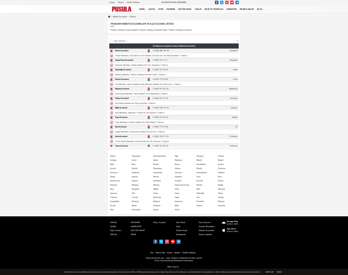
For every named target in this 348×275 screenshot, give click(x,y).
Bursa (177, 164)
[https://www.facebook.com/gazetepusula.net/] (216, 2)
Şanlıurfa (157, 197)
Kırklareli (157, 181)
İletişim (121, 2)
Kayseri (135, 181)
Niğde (155, 189)
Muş (112, 189)
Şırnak (113, 206)
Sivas (177, 193)
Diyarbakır (157, 168)
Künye (112, 2)
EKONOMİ (171, 9)
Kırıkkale (200, 201)
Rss (152, 253)
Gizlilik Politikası (133, 2)
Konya (220, 181)
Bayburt (156, 201)
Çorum (113, 168)
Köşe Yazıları (115, 230)
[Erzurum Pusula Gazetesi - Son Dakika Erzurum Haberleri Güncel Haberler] (121, 9)
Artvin (134, 160)
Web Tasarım (173, 267)
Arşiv (178, 226)
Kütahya (113, 185)
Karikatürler (181, 234)
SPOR (160, 9)
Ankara (221, 156)
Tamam (279, 272)
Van (198, 197)
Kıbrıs (177, 210)
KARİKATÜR (231, 9)
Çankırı (221, 164)
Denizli (134, 168)
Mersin (156, 177)
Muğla (220, 185)
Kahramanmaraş (182, 185)
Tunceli (135, 197)
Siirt (133, 193)
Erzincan (221, 168)
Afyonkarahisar (159, 156)
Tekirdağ (200, 193)
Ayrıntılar (269, 272)
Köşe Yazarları (159, 222)
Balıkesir (178, 160)
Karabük (221, 206)
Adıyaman (136, 156)
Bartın (134, 206)
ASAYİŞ (151, 9)
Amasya (199, 156)
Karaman (179, 201)
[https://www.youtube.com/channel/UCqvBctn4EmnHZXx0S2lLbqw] (232, 2)
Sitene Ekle (160, 253)
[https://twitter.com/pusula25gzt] (222, 2)
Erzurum (113, 173)
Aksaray (135, 201)
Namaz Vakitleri (205, 234)
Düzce (156, 210)
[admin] (237, 2)
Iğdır (177, 206)
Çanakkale (201, 164)
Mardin (199, 185)
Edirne (177, 168)
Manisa (156, 185)
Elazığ (199, 168)
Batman (221, 201)
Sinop (155, 193)
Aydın (155, 160)
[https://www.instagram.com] (227, 2)
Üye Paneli (180, 222)
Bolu (134, 164)
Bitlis (112, 164)
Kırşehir (178, 181)
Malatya (135, 185)
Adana (113, 156)
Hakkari (221, 173)
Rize (198, 189)
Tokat (220, 193)
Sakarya (221, 189)
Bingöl (220, 160)
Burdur (156, 164)
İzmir (198, 177)
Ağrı (176, 156)
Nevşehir (135, 189)
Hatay (112, 177)
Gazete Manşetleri (207, 226)
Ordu (177, 189)
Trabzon (113, 197)
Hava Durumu (205, 222)
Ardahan (157, 206)
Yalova (199, 206)
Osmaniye (136, 210)
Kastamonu (115, 181)
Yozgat (221, 197)
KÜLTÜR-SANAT (185, 9)
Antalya (113, 160)
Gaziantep (157, 173)
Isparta (135, 177)
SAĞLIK (198, 9)
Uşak (177, 197)
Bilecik (199, 160)
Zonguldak (114, 201)
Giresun (178, 173)
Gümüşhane (201, 173)
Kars (220, 177)
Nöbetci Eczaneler (206, 230)
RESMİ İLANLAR (247, 9)
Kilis (112, 210)
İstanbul (178, 177)
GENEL (142, 9)
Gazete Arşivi (181, 230)
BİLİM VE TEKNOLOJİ (214, 9)
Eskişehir (135, 173)
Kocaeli (199, 181)
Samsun (113, 193)
